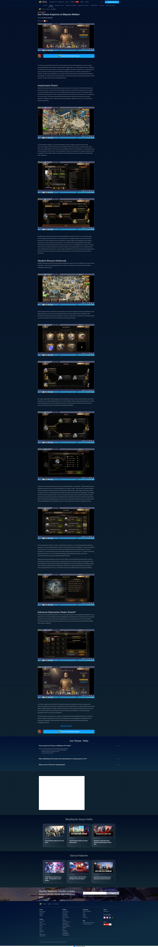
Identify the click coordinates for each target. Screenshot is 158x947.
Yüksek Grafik (64, 932)
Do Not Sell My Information (61, 942)
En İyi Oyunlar (42, 921)
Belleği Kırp (64, 927)
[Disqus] (61, 792)
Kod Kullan (101, 5)
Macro (63, 918)
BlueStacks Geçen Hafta (83, 5)
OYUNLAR (60, 1)
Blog (66, 1)
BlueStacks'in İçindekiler (71, 5)
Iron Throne (53, 9)
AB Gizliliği (55, 942)
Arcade (41, 925)
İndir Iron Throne (66, 726)
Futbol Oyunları (42, 935)
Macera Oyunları (43, 923)
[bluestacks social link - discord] (104, 918)
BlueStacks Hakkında (87, 911)
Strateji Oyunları (42, 934)
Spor (40, 932)
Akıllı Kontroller (65, 923)
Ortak (81, 1)
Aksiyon (41, 922)
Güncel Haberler (94, 5)
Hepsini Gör (111, 125)
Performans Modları (66, 926)
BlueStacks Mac (42, 911)
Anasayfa (45, 5)
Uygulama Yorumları (59, 5)
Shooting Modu (65, 912)
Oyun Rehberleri (104, 27)
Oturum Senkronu (65, 917)
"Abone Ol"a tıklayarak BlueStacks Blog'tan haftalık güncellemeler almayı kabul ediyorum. (100, 896)
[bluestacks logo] (43, 2)
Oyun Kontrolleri (65, 911)
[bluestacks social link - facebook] (110, 918)
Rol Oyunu (41, 929)
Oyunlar (51, 5)
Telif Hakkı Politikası (49, 942)
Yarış (40, 928)
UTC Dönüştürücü (65, 935)
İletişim (84, 914)
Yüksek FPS (64, 930)
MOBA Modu (64, 914)
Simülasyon (42, 931)
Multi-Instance (65, 915)
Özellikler (52, 1)
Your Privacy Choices (80, 946)
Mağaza (74, 1)
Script (63, 929)
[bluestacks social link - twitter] (113, 918)
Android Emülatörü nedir (87, 923)
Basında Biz (85, 917)
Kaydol (112, 893)
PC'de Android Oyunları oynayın (89, 922)
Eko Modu (64, 920)
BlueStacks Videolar (110, 5)
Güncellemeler (106, 911)
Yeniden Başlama (65, 924)
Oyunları (41, 919)
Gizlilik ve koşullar (42, 942)
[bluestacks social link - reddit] (107, 918)
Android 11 (42, 915)
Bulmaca (41, 926)
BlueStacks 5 (42, 912)
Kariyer (84, 915)
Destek (87, 1)
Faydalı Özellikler (65, 933)
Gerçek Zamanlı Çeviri (66, 921)
